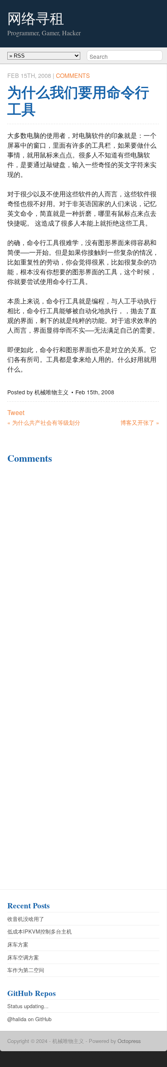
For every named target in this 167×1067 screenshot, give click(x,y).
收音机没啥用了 (25, 919)
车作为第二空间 (25, 970)
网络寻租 (35, 18)
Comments (73, 75)
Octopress (129, 1041)
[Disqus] (83, 575)
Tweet (15, 412)
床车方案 (17, 944)
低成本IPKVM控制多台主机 (39, 931)
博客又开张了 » (139, 422)
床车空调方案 (23, 957)
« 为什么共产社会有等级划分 (43, 422)
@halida (16, 1019)
